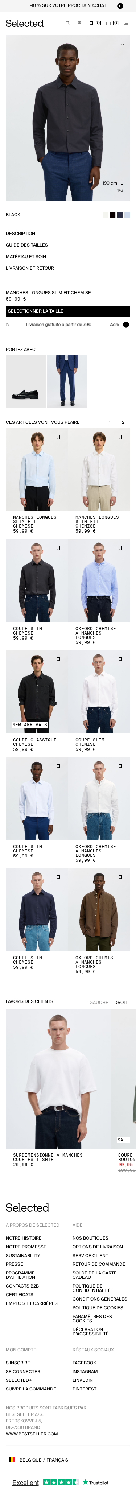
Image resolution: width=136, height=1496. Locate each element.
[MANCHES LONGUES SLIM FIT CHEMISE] (37, 469)
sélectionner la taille (35, 311)
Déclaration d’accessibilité (91, 1332)
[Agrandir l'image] (68, 118)
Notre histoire (24, 1238)
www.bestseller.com (32, 1434)
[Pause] (120, 5)
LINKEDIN (83, 1380)
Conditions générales (100, 1299)
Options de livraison (98, 1247)
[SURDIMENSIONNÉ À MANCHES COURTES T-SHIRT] (58, 1079)
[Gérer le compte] (79, 23)
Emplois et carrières (32, 1303)
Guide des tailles (27, 245)
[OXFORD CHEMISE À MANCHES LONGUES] (99, 580)
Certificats (19, 1295)
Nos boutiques (90, 1238)
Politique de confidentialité (92, 1288)
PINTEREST (84, 1389)
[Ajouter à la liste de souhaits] (122, 43)
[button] (37, 469)
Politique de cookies (98, 1308)
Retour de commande (99, 1264)
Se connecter (23, 1372)
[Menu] (125, 23)
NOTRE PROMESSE (26, 1247)
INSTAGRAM (85, 1372)
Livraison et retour (30, 268)
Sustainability (23, 1256)
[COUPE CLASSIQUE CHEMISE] (37, 691)
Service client (90, 1256)
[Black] (113, 215)
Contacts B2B (22, 1286)
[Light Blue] (127, 215)
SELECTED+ (19, 1380)
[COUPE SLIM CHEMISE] (37, 580)
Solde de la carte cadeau (95, 1275)
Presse (14, 1264)
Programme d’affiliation (20, 1275)
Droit (120, 1003)
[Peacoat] (120, 215)
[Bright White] (105, 215)
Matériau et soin (26, 257)
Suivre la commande (31, 1389)
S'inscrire (18, 1363)
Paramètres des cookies (92, 1319)
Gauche (99, 1003)
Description (20, 233)
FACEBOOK (84, 1363)
